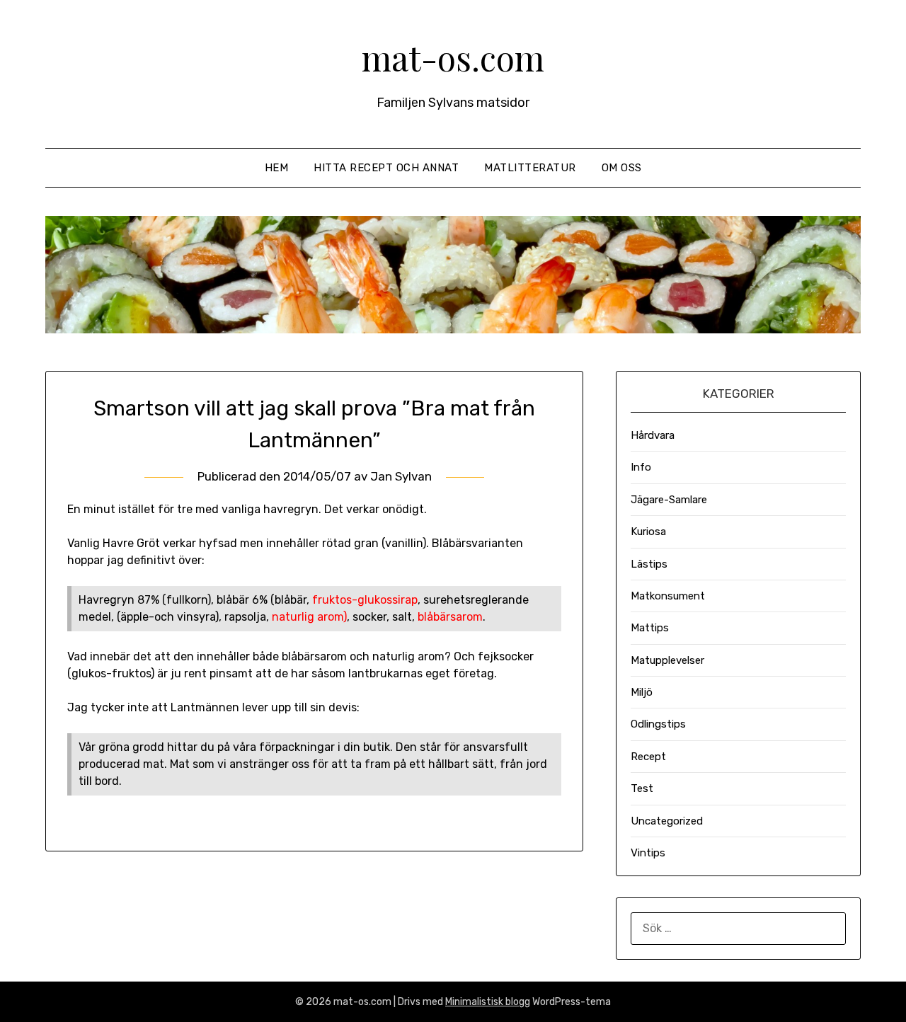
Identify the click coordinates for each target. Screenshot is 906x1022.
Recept (648, 756)
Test (642, 788)
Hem (277, 167)
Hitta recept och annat (386, 167)
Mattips (650, 627)
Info (641, 467)
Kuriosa (648, 531)
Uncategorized (667, 821)
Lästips (649, 564)
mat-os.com (453, 57)
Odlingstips (658, 724)
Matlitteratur (530, 167)
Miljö (642, 692)
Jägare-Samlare (669, 499)
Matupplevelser (667, 660)
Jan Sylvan (401, 476)
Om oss (622, 167)
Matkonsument (668, 596)
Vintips (648, 852)
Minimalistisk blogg (487, 1002)
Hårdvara (653, 435)
